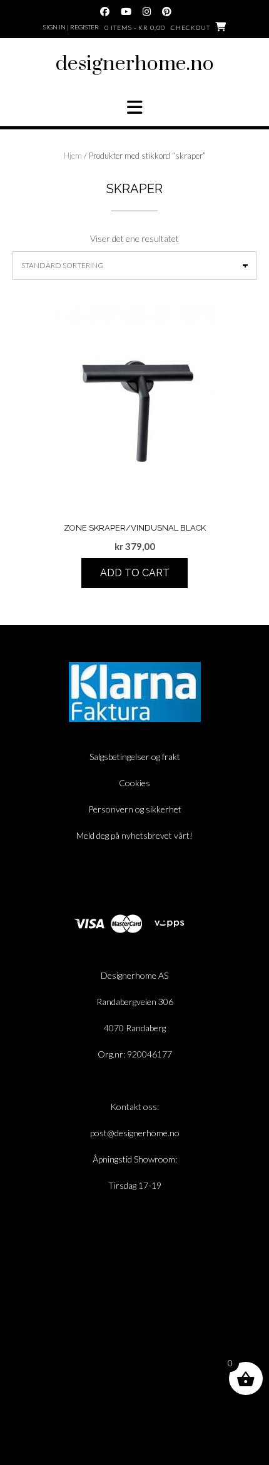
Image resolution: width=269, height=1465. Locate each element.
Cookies (134, 783)
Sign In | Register (71, 27)
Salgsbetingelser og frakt (134, 756)
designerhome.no (135, 64)
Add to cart (135, 573)
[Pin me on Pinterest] (166, 11)
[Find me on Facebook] (104, 11)
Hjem (73, 156)
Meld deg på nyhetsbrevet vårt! (134, 835)
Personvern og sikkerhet (134, 809)
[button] (134, 107)
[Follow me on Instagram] (147, 11)
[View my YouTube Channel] (126, 11)
